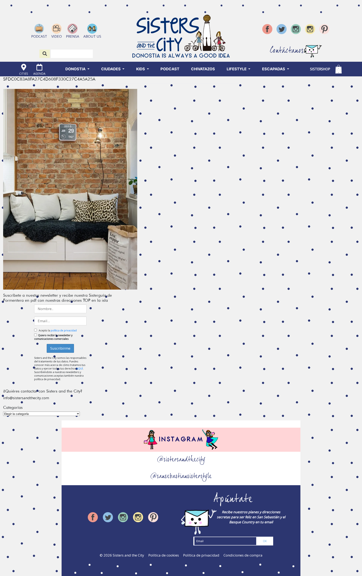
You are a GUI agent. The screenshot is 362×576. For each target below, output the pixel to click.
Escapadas (274, 69)
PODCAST (169, 69)
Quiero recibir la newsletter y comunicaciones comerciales (53, 337)
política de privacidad (64, 330)
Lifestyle (237, 69)
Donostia (75, 69)
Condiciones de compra (243, 555)
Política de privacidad (201, 555)
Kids (141, 69)
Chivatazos (203, 69)
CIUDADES (111, 69)
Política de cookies (163, 555)
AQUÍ (79, 368)
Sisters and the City (128, 555)
